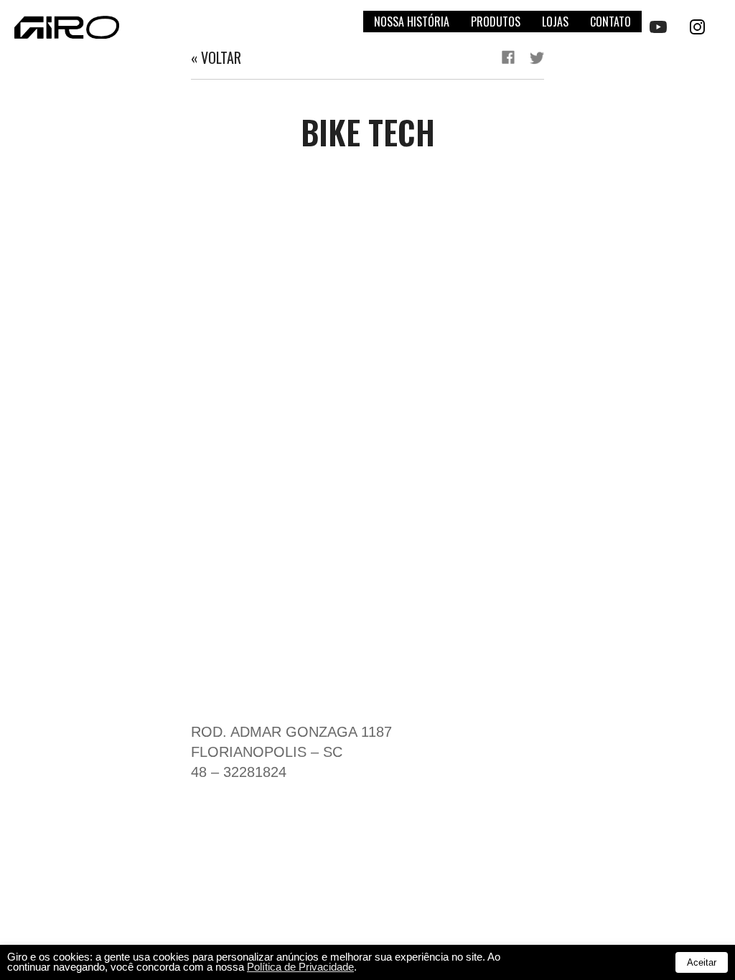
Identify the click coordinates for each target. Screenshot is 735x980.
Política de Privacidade (300, 967)
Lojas (555, 21)
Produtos (495, 21)
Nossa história (411, 21)
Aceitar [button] (701, 962)
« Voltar (216, 57)
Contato (610, 21)
